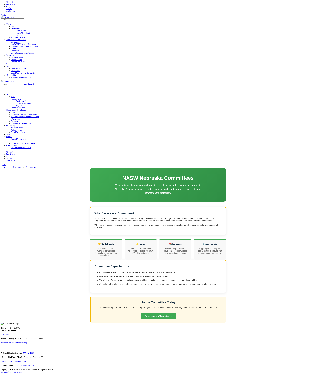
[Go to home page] (7, 17)
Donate (9, 9)
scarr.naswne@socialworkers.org (14, 343)
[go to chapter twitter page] (2, 349)
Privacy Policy (7, 372)
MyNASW (10, 2)
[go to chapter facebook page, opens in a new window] (5, 349)
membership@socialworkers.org (13, 361)
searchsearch (29, 84)
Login (3, 15)
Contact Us (10, 11)
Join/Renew (10, 4)
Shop (8, 6)
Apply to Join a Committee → (158, 316)
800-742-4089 (28, 353)
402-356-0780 (6, 334)
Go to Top (18, 372)
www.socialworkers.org (24, 365)
